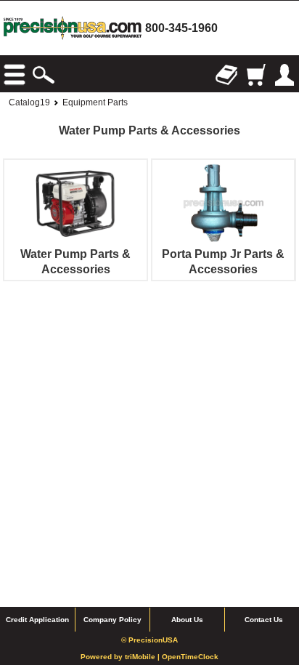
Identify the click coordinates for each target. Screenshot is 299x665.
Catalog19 (29, 102)
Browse (14, 75)
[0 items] (255, 75)
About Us (187, 620)
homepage (72, 28)
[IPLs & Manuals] (226, 75)
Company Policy (112, 620)
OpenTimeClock (190, 657)
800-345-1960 (181, 28)
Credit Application (37, 620)
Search (43, 75)
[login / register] (284, 75)
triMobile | (143, 657)
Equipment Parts (95, 102)
